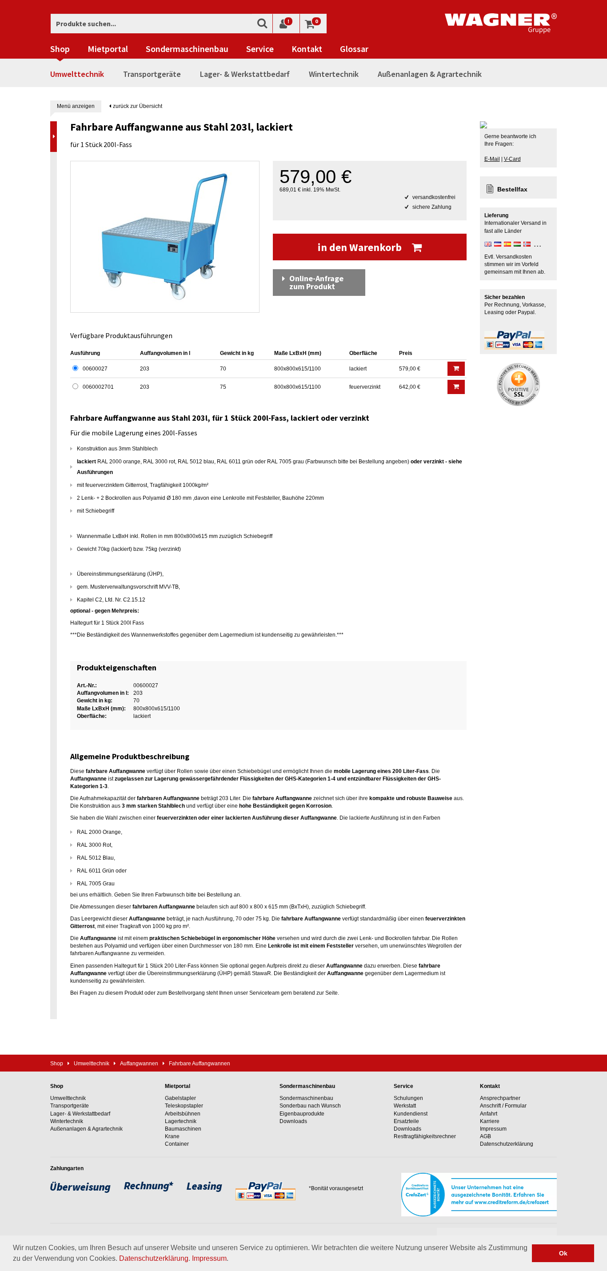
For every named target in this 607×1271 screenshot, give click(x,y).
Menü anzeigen (76, 106)
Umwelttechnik (77, 74)
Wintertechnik (334, 74)
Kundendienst (410, 1114)
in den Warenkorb (361, 247)
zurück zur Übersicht (137, 106)
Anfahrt (488, 1114)
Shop (60, 48)
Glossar (354, 48)
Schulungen (408, 1098)
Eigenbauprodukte (302, 1114)
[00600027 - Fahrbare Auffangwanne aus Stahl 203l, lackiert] (165, 237)
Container (177, 1144)
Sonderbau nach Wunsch (310, 1106)
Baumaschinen (183, 1129)
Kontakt (307, 48)
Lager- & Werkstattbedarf (245, 74)
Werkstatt (405, 1106)
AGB (485, 1136)
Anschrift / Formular (503, 1106)
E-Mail (492, 159)
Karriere (489, 1121)
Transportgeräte (152, 74)
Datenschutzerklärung (153, 1258)
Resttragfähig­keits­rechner (425, 1136)
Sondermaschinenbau (187, 48)
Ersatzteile (406, 1121)
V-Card (512, 159)
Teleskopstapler (184, 1106)
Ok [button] (563, 1253)
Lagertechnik (180, 1121)
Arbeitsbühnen (182, 1114)
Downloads (293, 1121)
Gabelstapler (180, 1098)
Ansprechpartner (500, 1098)
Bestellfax (512, 189)
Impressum (209, 1258)
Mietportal (108, 48)
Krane (172, 1136)
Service (260, 48)
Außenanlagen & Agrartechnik (430, 74)
